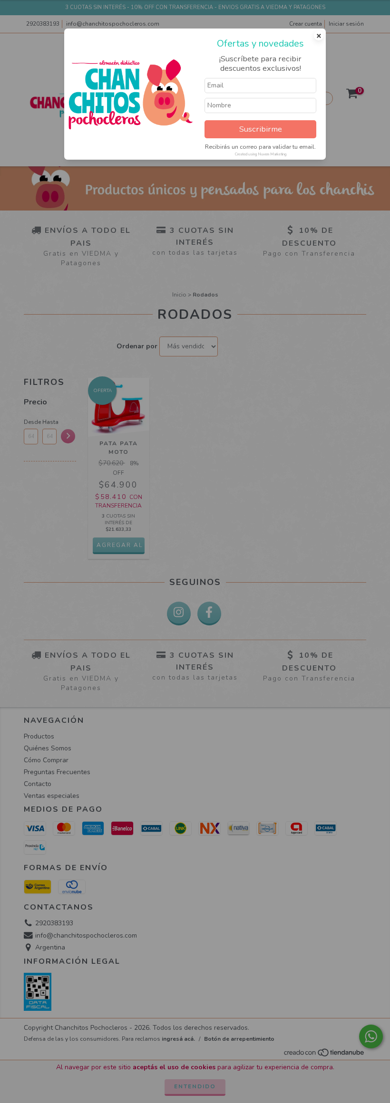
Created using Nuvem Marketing (260, 154)
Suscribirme (260, 129)
